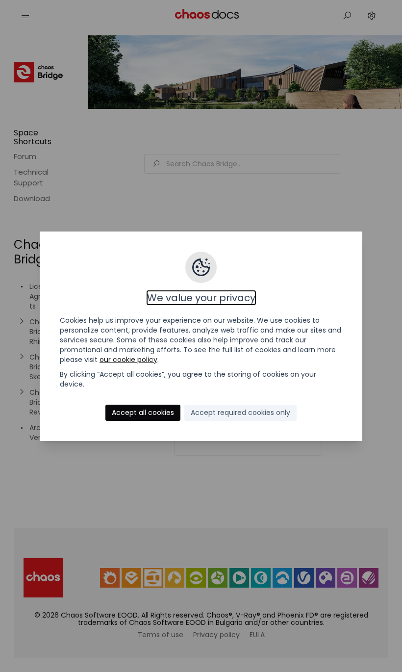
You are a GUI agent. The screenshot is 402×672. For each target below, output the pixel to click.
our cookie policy (128, 359)
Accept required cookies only (240, 412)
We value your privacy (201, 298)
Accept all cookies (143, 412)
